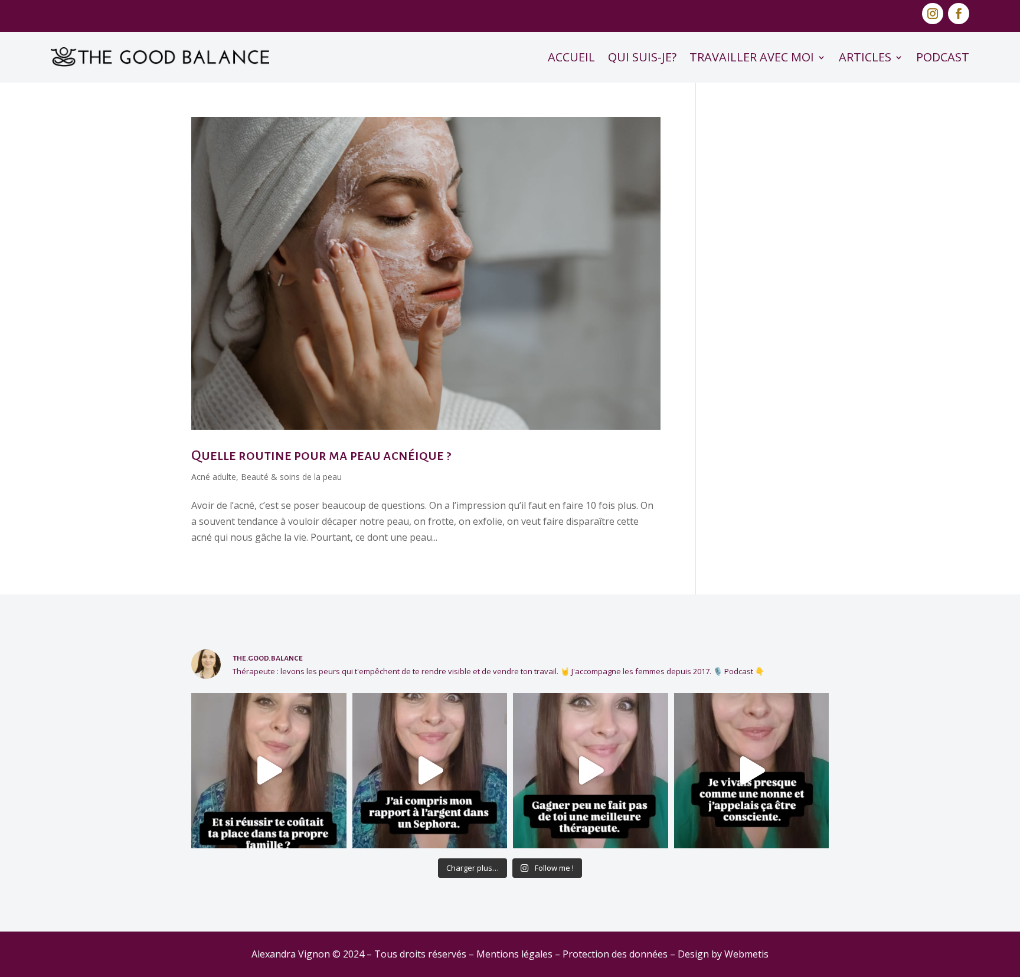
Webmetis (746, 953)
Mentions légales (514, 953)
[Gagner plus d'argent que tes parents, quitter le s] (268, 770)
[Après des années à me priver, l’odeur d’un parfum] (430, 770)
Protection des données (615, 953)
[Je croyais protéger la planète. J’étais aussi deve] (751, 770)
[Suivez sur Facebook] (958, 13)
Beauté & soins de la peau (291, 476)
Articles (865, 57)
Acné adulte (213, 476)
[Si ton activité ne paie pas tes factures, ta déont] (590, 770)
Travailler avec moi (751, 57)
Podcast (942, 57)
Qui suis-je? (642, 57)
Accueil (571, 57)
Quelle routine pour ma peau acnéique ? (321, 455)
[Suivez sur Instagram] (932, 13)
